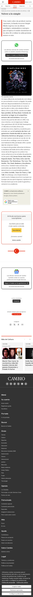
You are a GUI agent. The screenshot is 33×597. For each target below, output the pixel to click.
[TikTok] (14, 383)
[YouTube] (22, 383)
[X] (18, 383)
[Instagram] (11, 383)
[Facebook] (7, 383)
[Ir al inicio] (16, 2)
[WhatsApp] (25, 383)
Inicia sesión (16, 240)
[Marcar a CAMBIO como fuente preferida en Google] (16, 202)
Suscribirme (16, 230)
